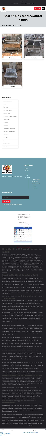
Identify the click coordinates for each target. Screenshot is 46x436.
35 (32, 432)
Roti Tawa (6, 107)
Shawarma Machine (8, 110)
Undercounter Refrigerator (9, 128)
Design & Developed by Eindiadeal (23, 247)
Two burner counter (36, 183)
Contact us (27, 177)
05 (24, 432)
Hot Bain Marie (7, 113)
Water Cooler (6, 134)
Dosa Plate (6, 122)
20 (28, 432)
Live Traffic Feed (25, 227)
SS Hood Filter (7, 143)
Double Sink (34, 58)
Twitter (14, 176)
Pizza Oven (6, 137)
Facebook (10, 176)
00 (23, 432)
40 (33, 432)
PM (2, 432)
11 (8, 433)
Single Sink (12, 86)
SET (1, 435)
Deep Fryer (6, 125)
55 (37, 432)
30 (31, 432)
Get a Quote (37, 8)
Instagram (19, 176)
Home (3, 25)
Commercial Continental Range (10, 116)
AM (0, 432)
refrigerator (34, 185)
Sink (4, 140)
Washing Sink (12, 58)
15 (27, 432)
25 (29, 432)
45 (35, 432)
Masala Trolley (6, 119)
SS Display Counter (8, 101)
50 (36, 432)
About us (27, 170)
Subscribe (6, 201)
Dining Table (6, 146)
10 (7, 433)
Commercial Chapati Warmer (9, 131)
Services (27, 172)
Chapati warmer (35, 188)
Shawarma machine (36, 179)
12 (9, 433)
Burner (5, 104)
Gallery (26, 175)
